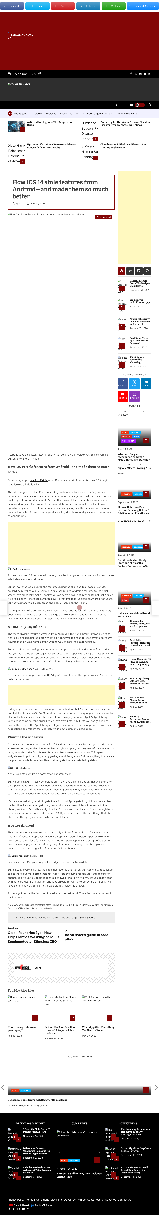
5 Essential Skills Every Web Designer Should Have (140, 283)
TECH (136, 437)
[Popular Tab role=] (121, 271)
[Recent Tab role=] (130, 271)
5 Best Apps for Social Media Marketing (137, 360)
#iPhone (62, 113)
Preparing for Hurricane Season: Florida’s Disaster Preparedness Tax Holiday (125, 123)
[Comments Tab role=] (139, 271)
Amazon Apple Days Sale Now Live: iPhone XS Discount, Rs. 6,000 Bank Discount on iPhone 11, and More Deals (140, 685)
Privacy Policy (16, 1199)
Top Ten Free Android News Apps (140, 301)
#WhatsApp (50, 113)
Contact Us (124, 1199)
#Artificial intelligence (92, 113)
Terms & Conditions (37, 1199)
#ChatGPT (110, 113)
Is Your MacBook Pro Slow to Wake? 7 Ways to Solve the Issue (60, 1030)
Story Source (87, 917)
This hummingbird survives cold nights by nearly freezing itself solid (135, 1132)
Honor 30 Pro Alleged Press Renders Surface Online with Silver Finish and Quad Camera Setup (139, 704)
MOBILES (126, 437)
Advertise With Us (75, 1199)
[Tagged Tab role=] (147, 271)
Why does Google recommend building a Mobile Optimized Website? (134, 457)
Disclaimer (56, 1199)
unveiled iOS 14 (39, 480)
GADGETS (126, 494)
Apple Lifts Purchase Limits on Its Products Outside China (140, 644)
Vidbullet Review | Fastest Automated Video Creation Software (37, 1170)
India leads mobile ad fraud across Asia (134, 615)
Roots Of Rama (43, 1205)
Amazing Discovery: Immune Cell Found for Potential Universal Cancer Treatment (140, 324)
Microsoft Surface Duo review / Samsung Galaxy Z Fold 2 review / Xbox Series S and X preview (134, 512)
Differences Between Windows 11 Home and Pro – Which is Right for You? (37, 1151)
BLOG (124, 433)
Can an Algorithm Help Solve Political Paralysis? (136, 1149)
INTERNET (135, 433)
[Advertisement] (61, 543)
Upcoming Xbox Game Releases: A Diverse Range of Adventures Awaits (51, 146)
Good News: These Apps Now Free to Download (139, 341)
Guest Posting (95, 1199)
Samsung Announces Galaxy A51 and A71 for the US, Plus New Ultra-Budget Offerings (140, 721)
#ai (78, 113)
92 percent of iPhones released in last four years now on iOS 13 (140, 625)
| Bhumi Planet (18, 1205)
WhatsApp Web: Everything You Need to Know (98, 1029)
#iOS (71, 113)
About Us (110, 1199)
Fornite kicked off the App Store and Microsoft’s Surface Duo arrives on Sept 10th (134, 565)
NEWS (124, 600)
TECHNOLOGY (128, 441)
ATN (21, 203)
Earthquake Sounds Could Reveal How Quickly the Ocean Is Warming (134, 1170)
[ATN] (23, 968)
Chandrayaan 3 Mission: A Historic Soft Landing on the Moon (123, 146)
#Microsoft (37, 113)
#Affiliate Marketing (128, 113)
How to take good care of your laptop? (22, 1029)
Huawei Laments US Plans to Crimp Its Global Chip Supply (140, 662)
